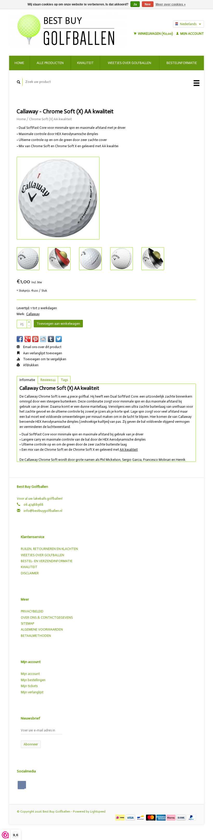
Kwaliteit (85, 63)
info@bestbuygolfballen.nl (43, 511)
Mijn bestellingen (33, 680)
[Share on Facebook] (20, 339)
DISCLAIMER (30, 573)
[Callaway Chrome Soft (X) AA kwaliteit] (58, 198)
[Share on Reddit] (43, 339)
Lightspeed (97, 811)
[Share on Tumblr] (51, 339)
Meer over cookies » (171, 4)
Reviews (48, 380)
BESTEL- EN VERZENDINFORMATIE (46, 561)
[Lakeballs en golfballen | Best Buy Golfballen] (70, 28)
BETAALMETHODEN (36, 636)
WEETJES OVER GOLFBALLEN (42, 555)
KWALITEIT (29, 567)
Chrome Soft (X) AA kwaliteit (50, 119)
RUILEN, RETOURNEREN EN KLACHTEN (49, 549)
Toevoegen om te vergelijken (44, 359)
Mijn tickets (29, 686)
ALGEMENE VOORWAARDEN (42, 629)
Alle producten (50, 63)
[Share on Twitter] (59, 339)
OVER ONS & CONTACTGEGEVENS (47, 617)
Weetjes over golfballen (129, 63)
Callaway (32, 314)
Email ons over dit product (41, 347)
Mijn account (191, 34)
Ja (135, 4)
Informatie (27, 380)
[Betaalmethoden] (120, 817)
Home (19, 63)
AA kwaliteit (129, 449)
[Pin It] (35, 339)
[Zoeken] (19, 82)
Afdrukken (30, 365)
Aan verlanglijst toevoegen (42, 353)
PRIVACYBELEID (32, 611)
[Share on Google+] (27, 339)
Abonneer (31, 744)
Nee (148, 4)
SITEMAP (27, 623)
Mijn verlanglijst (32, 692)
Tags (64, 380)
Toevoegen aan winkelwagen (58, 324)
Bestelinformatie (182, 63)
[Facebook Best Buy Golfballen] (22, 785)
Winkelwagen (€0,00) (155, 34)
